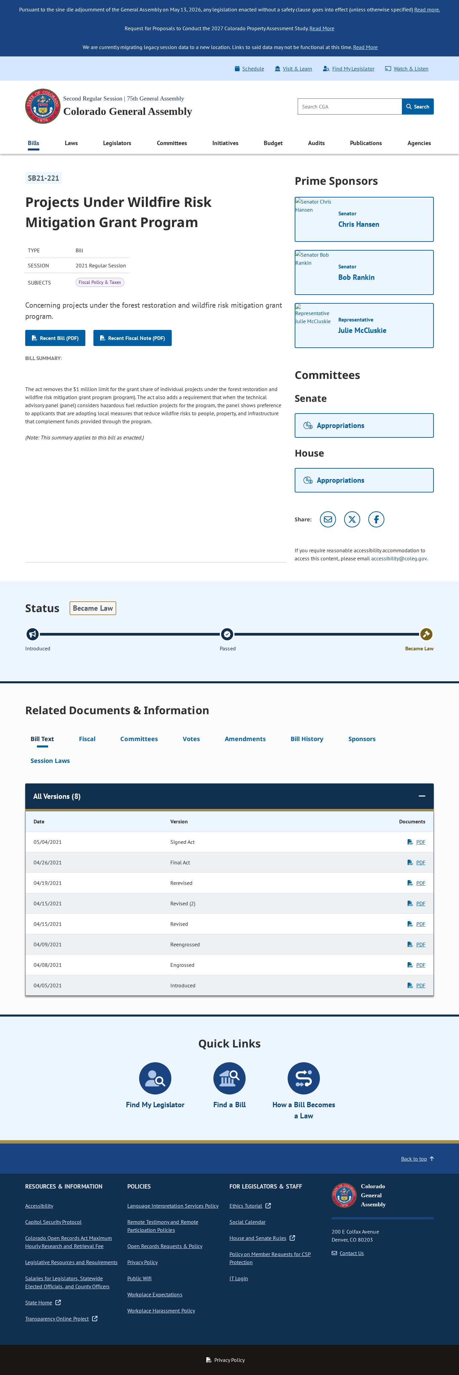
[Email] (328, 519)
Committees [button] (172, 143)
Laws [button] (71, 143)
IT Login (239, 1278)
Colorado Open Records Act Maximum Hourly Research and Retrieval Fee (68, 1242)
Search (421, 106)
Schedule (253, 68)
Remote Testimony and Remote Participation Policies (162, 1225)
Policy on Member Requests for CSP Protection (270, 1258)
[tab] (42, 740)
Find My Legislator (353, 68)
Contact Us (352, 1253)
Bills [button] (33, 143)
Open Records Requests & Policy (164, 1246)
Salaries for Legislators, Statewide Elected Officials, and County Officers (67, 1282)
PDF (420, 842)
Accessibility (39, 1205)
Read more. (427, 9)
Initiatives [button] (225, 143)
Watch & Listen (411, 68)
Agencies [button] (419, 143)
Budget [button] (273, 143)
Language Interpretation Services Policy (172, 1205)
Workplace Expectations (154, 1294)
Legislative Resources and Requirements (71, 1262)
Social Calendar (247, 1221)
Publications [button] (366, 143)
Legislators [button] (117, 143)
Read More (321, 28)
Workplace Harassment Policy (161, 1310)
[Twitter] (352, 519)
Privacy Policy (142, 1262)
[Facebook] (376, 519)
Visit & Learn (297, 68)
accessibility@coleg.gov (399, 558)
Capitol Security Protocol (53, 1221)
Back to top (414, 1158)
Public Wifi (139, 1278)
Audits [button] (316, 143)
